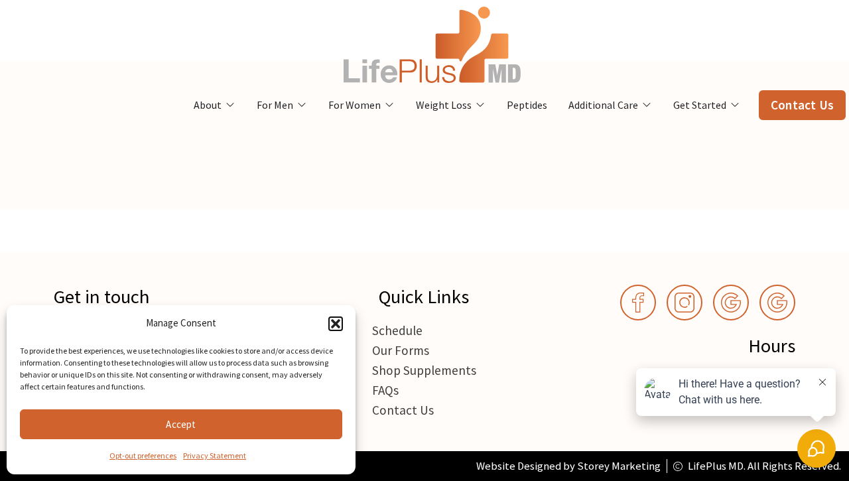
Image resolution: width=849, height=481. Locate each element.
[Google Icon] (731, 302)
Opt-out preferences (142, 455)
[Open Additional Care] (646, 105)
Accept (181, 424)
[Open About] (230, 105)
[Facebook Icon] (638, 302)
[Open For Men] (301, 105)
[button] (335, 323)
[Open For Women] (389, 105)
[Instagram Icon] (684, 302)
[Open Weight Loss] (480, 105)
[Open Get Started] (735, 105)
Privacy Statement (214, 455)
